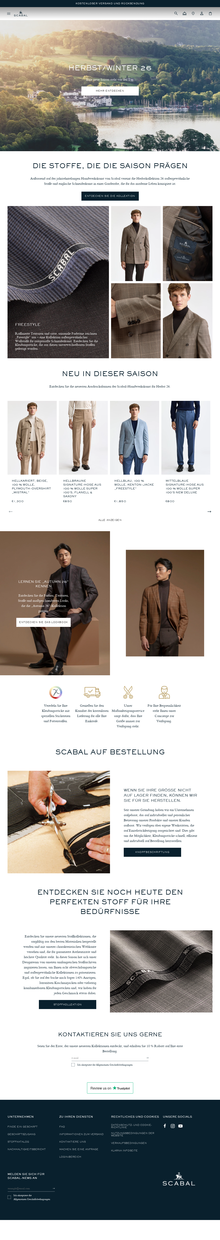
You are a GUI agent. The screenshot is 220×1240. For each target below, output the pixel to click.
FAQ (62, 1127)
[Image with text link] (59, 822)
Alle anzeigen (110, 520)
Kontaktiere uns (72, 1142)
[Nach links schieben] (11, 511)
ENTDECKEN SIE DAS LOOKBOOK (43, 622)
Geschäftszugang (21, 1134)
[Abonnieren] (143, 1058)
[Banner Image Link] (165, 603)
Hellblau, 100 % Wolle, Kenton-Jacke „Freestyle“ (134, 484)
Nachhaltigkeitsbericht (27, 1149)
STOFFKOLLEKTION (67, 1004)
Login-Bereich (70, 1157)
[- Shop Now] (136, 243)
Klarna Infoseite (124, 1150)
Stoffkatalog (18, 1142)
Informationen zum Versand (81, 1134)
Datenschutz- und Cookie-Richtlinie (131, 1126)
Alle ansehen (18, 20)
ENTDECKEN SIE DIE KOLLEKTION (110, 196)
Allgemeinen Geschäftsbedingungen (114, 1064)
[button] (176, 13)
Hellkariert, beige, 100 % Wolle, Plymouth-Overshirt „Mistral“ (31, 486)
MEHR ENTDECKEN (110, 90)
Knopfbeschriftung (152, 852)
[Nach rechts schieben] (209, 511)
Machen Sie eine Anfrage (78, 1149)
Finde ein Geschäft (23, 1127)
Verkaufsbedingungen (129, 1143)
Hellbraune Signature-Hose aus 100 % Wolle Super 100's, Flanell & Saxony (82, 488)
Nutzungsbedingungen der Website (132, 1134)
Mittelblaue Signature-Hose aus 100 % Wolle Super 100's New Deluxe (185, 486)
